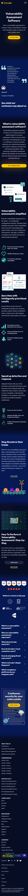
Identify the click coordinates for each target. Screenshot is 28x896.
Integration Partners (6, 819)
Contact (3, 845)
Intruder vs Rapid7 (6, 763)
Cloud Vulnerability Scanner (8, 786)
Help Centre (4, 821)
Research (3, 829)
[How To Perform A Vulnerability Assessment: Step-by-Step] (14, 521)
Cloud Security (5, 746)
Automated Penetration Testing (9, 794)
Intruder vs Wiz (5, 760)
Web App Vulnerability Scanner (9, 789)
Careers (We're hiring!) (7, 850)
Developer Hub (5, 816)
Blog (2, 824)
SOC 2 (3, 800)
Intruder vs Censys (6, 770)
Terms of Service (5, 871)
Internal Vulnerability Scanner (8, 784)
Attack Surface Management (8, 751)
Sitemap (3, 885)
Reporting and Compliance (8, 754)
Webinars (3, 832)
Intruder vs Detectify (6, 773)
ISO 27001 (4, 803)
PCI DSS (3, 806)
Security (3, 878)
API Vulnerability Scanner (7, 791)
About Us (3, 842)
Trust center (4, 881)
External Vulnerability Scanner (8, 781)
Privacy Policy (4, 868)
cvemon (3, 834)
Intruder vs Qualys (5, 765)
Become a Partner (5, 847)
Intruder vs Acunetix (6, 768)
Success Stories (5, 826)
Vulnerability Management (8, 749)
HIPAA (3, 808)
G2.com (22, 596)
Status (2, 875)
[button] (25, 2)
